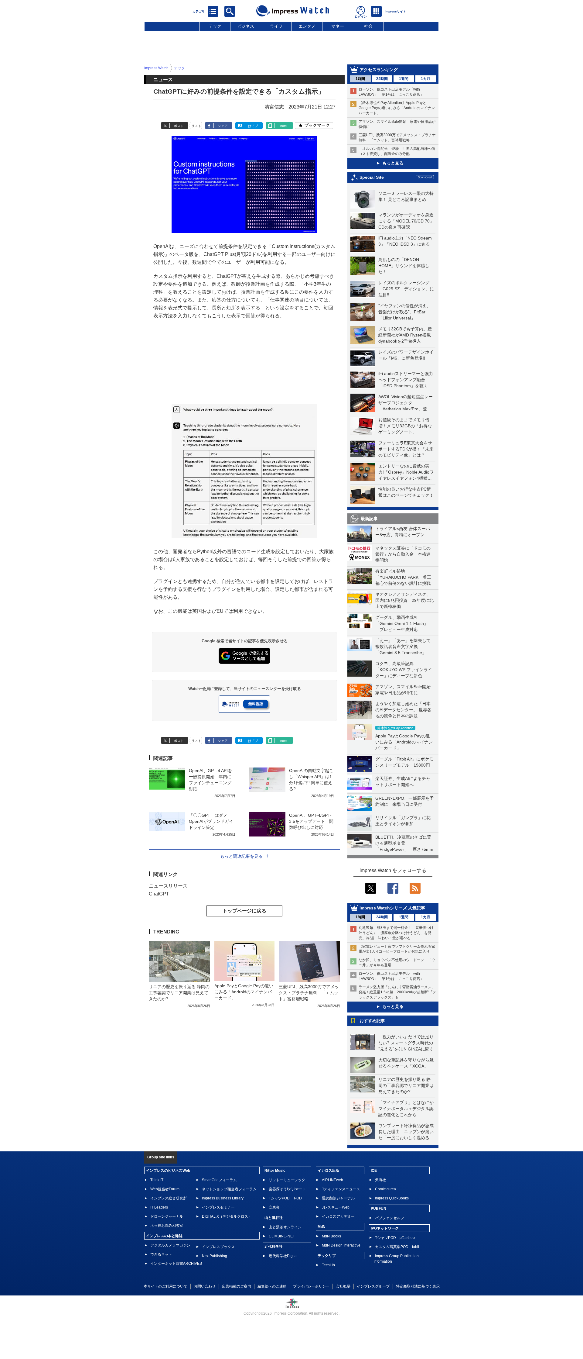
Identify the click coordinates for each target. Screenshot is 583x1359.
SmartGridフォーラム (219, 1180)
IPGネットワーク (385, 1228)
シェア (223, 126)
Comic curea (385, 1189)
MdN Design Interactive (341, 1245)
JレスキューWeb (335, 1207)
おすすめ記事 (372, 1020)
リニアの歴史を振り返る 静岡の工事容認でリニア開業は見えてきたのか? (406, 1085)
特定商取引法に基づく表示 (418, 1286)
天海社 (380, 1180)
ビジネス (245, 26)
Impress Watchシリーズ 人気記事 (392, 907)
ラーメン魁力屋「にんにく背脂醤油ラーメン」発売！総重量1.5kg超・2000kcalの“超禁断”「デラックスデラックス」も (397, 992)
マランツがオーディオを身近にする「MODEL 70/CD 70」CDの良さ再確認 (406, 220)
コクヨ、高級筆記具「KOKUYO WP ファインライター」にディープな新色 (403, 669)
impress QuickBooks (392, 1198)
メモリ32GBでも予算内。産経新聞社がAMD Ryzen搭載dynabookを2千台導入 (405, 334)
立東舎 (274, 1207)
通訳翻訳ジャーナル (338, 1198)
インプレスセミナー (218, 1207)
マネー (337, 26)
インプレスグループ (373, 1286)
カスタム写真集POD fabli (397, 1247)
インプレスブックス (218, 1247)
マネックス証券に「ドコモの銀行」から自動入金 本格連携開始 (403, 554)
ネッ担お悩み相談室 (166, 1225)
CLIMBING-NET (282, 1236)
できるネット (161, 1254)
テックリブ (327, 1256)
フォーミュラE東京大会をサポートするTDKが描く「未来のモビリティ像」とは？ (406, 448)
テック (215, 26)
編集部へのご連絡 (272, 1286)
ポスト (179, 126)
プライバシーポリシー (311, 1286)
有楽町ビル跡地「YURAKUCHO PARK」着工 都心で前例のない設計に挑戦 (405, 577)
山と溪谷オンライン (285, 1227)
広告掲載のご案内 (236, 1286)
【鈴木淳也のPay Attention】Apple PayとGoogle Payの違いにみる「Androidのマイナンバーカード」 (397, 108)
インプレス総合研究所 (168, 1198)
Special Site (372, 177)
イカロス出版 (328, 1170)
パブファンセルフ (389, 1218)
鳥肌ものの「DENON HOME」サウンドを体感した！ (403, 265)
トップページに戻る (244, 910)
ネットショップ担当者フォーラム (229, 1189)
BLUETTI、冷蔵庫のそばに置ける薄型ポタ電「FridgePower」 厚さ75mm (404, 843)
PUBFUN (378, 1208)
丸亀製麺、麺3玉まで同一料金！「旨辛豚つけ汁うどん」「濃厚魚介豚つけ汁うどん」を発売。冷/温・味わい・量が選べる (396, 933)
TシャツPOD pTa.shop (395, 1238)
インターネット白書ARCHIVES (176, 1263)
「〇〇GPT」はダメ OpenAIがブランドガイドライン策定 (211, 821)
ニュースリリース (168, 885)
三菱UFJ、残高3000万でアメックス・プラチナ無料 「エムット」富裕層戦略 (309, 992)
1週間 (403, 79)
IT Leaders (159, 1207)
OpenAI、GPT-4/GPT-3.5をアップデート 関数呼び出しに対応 (311, 821)
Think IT (156, 1180)
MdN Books (331, 1236)
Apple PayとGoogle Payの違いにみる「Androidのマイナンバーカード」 (404, 741)
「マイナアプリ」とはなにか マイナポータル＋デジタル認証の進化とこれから (408, 1108)
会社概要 (343, 1286)
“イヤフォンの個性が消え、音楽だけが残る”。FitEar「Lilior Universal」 (404, 311)
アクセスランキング (379, 69)
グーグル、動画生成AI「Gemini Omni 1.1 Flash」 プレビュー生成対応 (401, 623)
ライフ (276, 26)
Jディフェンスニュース (341, 1189)
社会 (368, 26)
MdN (322, 1227)
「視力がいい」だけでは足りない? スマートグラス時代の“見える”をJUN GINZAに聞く (406, 1042)
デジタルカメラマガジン (170, 1245)
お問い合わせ (205, 1286)
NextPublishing (214, 1256)
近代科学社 (273, 1246)
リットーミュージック (287, 1180)
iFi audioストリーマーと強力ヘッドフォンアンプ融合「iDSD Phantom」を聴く (405, 379)
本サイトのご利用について (165, 1286)
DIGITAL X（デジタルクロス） (227, 1216)
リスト (196, 126)
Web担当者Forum (164, 1189)
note (283, 126)
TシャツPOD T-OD (285, 1198)
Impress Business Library (223, 1198)
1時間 (360, 79)
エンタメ (306, 26)
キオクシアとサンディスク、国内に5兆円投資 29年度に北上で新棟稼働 (404, 600)
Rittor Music (274, 1170)
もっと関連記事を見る (241, 856)
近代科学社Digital (283, 1256)
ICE (374, 1170)
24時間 (382, 79)
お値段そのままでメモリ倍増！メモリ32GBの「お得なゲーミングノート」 (405, 425)
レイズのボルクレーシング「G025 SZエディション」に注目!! (406, 288)
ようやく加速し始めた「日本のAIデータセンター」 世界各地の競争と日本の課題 (403, 709)
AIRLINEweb (332, 1180)
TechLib (328, 1265)
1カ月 (425, 79)
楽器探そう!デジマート (287, 1189)
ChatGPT (159, 893)
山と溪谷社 (273, 1218)
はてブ (253, 126)
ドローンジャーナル (166, 1216)
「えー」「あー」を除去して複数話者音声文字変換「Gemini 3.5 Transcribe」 (403, 646)
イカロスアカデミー (338, 1216)
